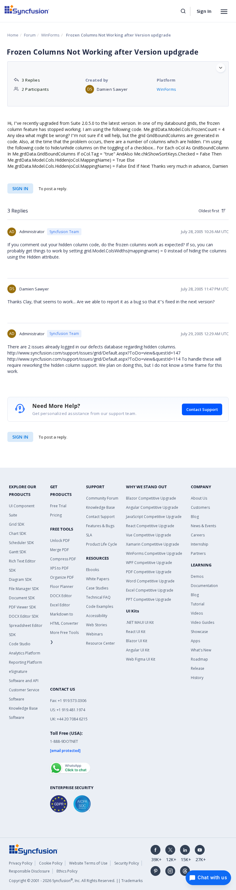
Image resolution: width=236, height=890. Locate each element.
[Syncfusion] (33, 849)
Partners (198, 553)
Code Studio (19, 643)
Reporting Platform (25, 662)
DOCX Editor (61, 595)
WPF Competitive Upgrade (149, 562)
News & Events (203, 525)
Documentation (204, 585)
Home (12, 35)
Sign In (204, 11)
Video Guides (202, 622)
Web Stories (96, 624)
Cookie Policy (50, 863)
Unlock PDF (60, 540)
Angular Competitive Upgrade (152, 507)
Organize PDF (62, 577)
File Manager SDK (24, 588)
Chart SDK (17, 533)
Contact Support (202, 409)
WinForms (50, 35)
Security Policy (126, 863)
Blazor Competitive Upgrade (151, 498)
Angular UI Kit (137, 650)
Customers (200, 507)
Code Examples (99, 606)
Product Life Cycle (101, 544)
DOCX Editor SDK (23, 616)
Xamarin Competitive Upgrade (152, 544)
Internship (199, 544)
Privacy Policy (20, 863)
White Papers (97, 578)
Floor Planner (61, 586)
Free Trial (58, 505)
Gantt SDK (17, 551)
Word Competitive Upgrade (150, 581)
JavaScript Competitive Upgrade (154, 516)
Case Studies (97, 588)
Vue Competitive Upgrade (148, 535)
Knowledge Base (100, 507)
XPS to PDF (59, 568)
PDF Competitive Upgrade (148, 571)
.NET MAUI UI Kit (140, 622)
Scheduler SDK (21, 542)
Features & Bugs (100, 525)
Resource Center (100, 643)
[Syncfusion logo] (27, 10)
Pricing (56, 515)
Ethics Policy (67, 871)
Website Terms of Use (88, 863)
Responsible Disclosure (29, 871)
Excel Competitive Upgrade (149, 590)
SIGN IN (20, 437)
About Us (199, 498)
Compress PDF (63, 559)
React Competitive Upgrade (150, 525)
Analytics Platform (24, 653)
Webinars (94, 634)
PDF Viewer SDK (22, 607)
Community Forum (102, 498)
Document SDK (22, 597)
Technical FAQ (98, 597)
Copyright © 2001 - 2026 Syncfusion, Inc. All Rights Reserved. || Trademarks (76, 880)
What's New (201, 650)
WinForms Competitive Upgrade (154, 553)
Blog (195, 516)
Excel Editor (60, 605)
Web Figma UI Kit (140, 659)
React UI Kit (135, 631)
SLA (89, 535)
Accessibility (96, 615)
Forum (30, 35)
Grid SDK (16, 524)
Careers (198, 535)
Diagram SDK (20, 579)
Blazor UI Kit (136, 640)
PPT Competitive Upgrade (148, 599)
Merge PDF (59, 549)
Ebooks (92, 569)
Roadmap (199, 659)
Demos (197, 576)
